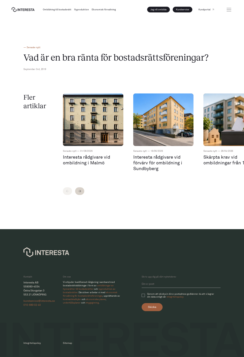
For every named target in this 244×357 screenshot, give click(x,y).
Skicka (152, 307)
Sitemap (67, 343)
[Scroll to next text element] (79, 191)
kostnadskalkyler (72, 299)
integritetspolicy (175, 296)
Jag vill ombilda (158, 9)
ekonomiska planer (96, 299)
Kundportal (204, 9)
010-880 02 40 (32, 305)
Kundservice (182, 9)
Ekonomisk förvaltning (104, 9)
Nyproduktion (81, 9)
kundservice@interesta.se (38, 301)
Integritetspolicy (32, 343)
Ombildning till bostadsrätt (57, 9)
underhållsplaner (72, 302)
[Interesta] (23, 9)
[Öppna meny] (229, 9)
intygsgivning (92, 302)
